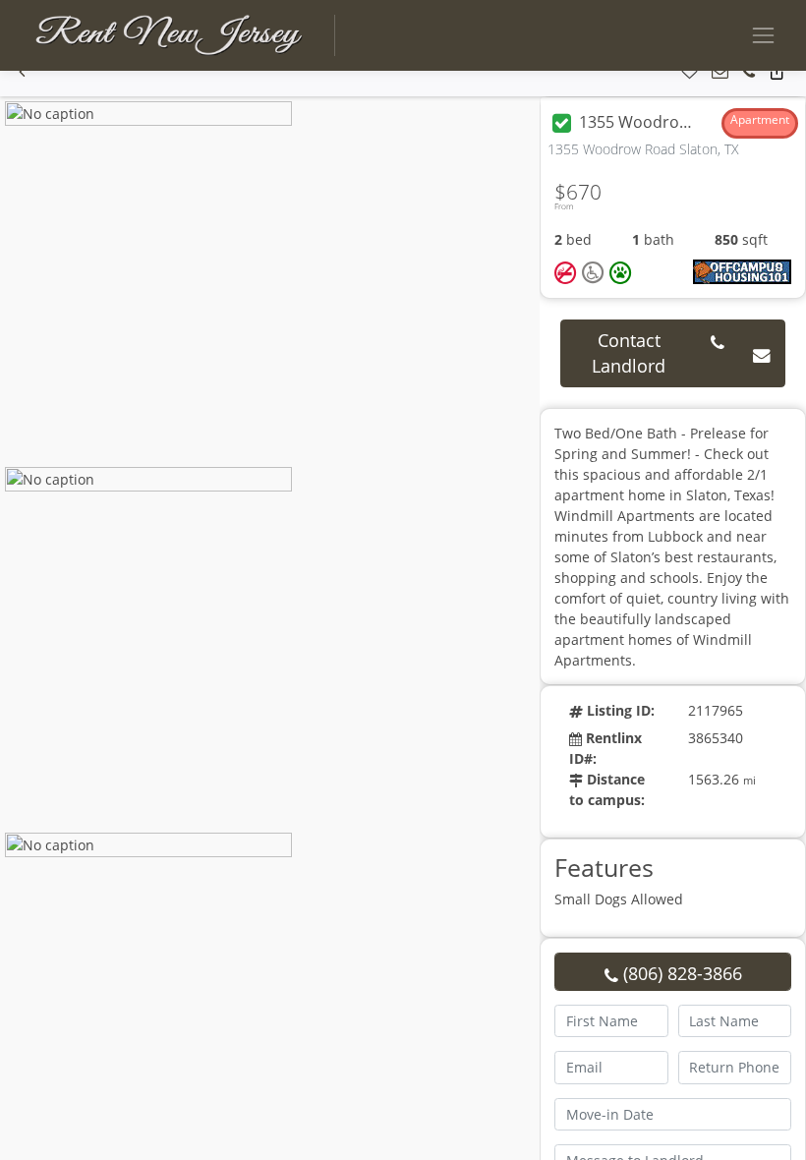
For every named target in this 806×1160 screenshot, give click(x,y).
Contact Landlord (628, 352)
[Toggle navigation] (763, 35)
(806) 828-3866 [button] (680, 973)
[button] (22, 72)
